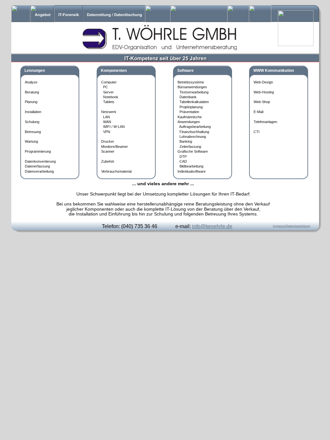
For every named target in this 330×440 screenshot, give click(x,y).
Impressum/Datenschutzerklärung (291, 226)
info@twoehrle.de (212, 226)
